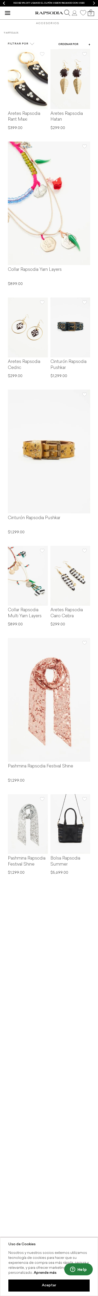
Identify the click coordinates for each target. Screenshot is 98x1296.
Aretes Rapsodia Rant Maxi (24, 117)
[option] (49, 3)
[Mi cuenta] (75, 13)
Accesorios (47, 23)
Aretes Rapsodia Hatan (66, 117)
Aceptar (49, 1285)
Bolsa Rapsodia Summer (65, 861)
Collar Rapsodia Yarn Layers (35, 270)
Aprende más (45, 1273)
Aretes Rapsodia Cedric (24, 365)
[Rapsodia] (49, 13)
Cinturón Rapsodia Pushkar (68, 365)
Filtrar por (18, 43)
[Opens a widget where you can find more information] (78, 1269)
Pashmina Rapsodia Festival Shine (40, 766)
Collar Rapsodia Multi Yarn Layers (25, 613)
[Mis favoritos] (83, 13)
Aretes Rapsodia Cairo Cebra (66, 613)
